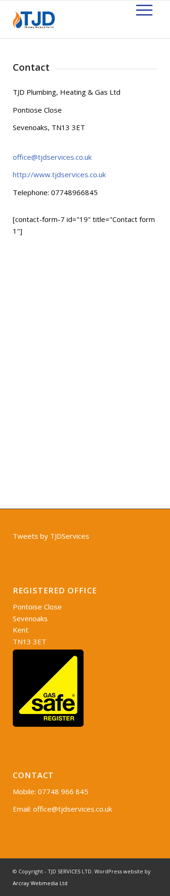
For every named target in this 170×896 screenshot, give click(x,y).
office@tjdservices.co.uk (52, 157)
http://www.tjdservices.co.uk (59, 174)
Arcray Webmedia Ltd (40, 883)
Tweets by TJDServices (51, 536)
